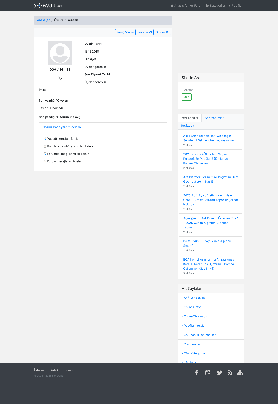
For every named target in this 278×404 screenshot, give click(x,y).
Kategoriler (217, 5)
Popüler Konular (194, 325)
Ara (186, 97)
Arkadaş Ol (145, 32)
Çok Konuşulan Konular (199, 335)
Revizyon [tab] (187, 125)
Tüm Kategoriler (194, 353)
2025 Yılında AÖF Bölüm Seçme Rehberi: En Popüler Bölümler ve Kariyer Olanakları (205, 158)
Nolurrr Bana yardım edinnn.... (63, 127)
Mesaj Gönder (125, 32)
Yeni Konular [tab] (189, 118)
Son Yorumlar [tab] (214, 118)
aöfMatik (189, 362)
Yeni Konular (192, 344)
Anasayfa (180, 5)
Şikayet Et (162, 32)
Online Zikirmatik (195, 316)
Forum (198, 5)
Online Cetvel (192, 307)
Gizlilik (54, 370)
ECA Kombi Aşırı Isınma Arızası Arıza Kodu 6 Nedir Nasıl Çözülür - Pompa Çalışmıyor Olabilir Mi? (208, 263)
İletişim (39, 370)
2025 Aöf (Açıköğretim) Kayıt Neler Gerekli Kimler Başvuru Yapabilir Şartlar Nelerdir (210, 199)
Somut (69, 370)
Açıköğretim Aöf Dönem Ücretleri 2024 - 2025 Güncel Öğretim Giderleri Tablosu (210, 222)
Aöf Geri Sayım (194, 298)
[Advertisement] (211, 42)
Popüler (236, 5)
